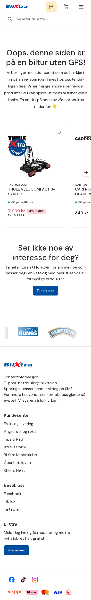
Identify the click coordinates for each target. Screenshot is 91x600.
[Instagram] (35, 579)
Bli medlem (16, 550)
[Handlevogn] (66, 6)
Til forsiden (45, 290)
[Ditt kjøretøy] (51, 6)
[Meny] (81, 7)
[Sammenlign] (60, 132)
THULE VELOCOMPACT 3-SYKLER (31, 192)
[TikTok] (23, 579)
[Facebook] (12, 579)
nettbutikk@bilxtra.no (37, 382)
